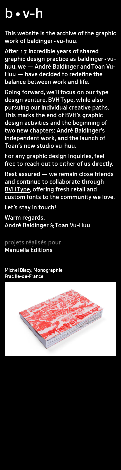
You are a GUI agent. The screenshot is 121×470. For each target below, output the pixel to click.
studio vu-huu (56, 145)
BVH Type (60, 99)
